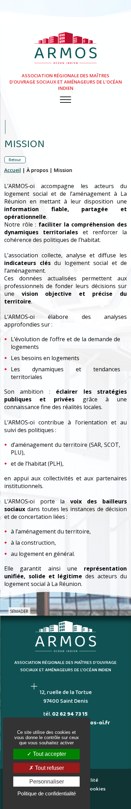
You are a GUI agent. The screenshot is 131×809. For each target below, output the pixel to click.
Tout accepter (48, 754)
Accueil (12, 170)
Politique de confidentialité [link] (46, 793)
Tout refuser (49, 768)
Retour (15, 159)
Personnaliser (46, 782)
